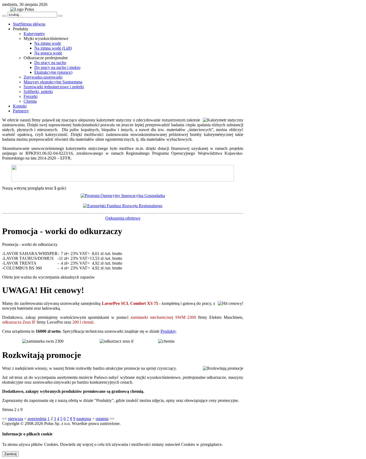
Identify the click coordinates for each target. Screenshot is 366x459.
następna (83, 418)
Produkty (168, 331)
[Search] (4, 16)
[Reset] (60, 16)
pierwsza (15, 418)
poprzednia (37, 418)
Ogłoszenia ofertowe (122, 218)
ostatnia (102, 418)
